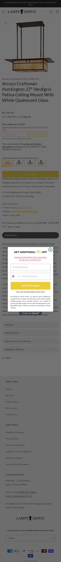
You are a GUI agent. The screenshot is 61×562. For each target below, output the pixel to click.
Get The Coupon (30, 285)
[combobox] (16, 276)
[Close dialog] (50, 250)
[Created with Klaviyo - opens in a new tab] (30, 313)
